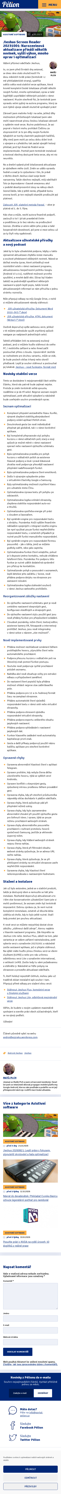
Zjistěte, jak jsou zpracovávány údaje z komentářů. (30, 1364)
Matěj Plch (9, 1077)
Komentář (8, 1281)
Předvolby (31, 1486)
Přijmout (30, 1469)
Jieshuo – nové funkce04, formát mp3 (35, 367)
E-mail (6, 1325)
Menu (52, 5)
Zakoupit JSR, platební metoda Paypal (24, 204)
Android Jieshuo (15, 1053)
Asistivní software (14, 34)
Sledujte (31, 1425)
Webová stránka (10, 1337)
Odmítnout (30, 1477)
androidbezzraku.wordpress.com (20, 1037)
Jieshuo (27, 1053)
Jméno (6, 1313)
